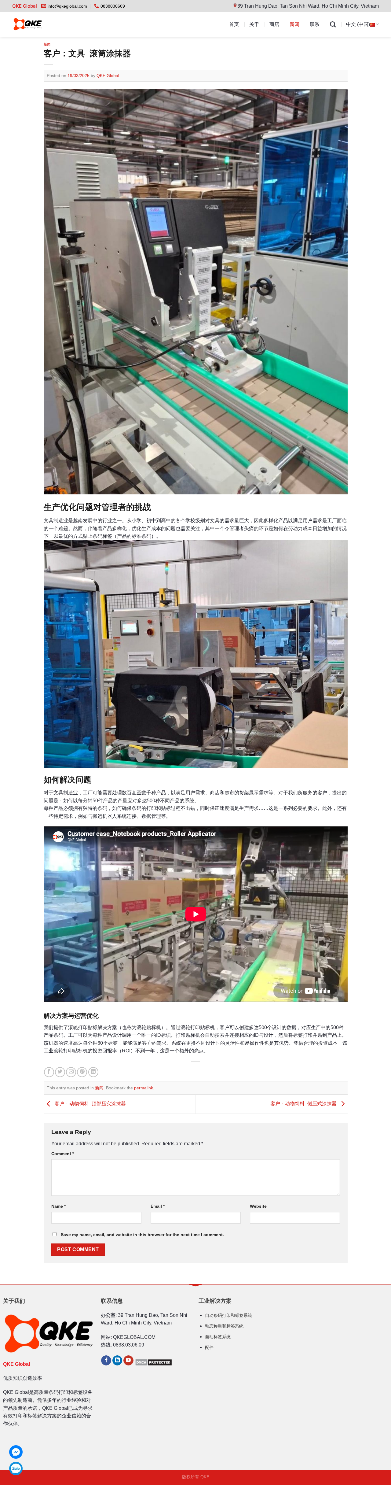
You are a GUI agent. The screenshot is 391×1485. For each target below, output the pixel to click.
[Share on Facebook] (49, 1072)
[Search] (333, 24)
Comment (62, 1153)
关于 (254, 24)
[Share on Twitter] (60, 1072)
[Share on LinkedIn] (93, 1072)
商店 (274, 24)
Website (258, 1206)
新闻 (294, 24)
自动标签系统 (218, 1336)
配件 (209, 1347)
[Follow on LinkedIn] (117, 1360)
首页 (234, 24)
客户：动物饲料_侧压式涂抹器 (304, 1103)
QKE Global (108, 75)
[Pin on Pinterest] (82, 1072)
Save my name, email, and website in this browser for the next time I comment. (142, 1234)
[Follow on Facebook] (106, 1360)
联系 (315, 24)
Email (158, 1206)
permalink (143, 1087)
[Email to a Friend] (71, 1072)
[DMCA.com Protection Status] (153, 1362)
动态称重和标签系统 (224, 1326)
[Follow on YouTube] (128, 1360)
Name (58, 1206)
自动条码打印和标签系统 (228, 1315)
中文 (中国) (358, 24)
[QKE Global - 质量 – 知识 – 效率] (40, 24)
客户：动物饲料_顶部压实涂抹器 (89, 1103)
